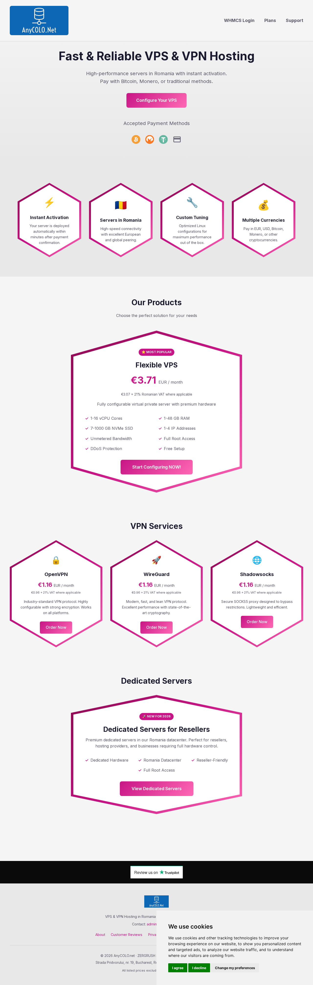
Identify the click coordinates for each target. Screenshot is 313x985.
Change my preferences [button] (235, 968)
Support (294, 20)
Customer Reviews (126, 935)
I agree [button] (177, 968)
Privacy (154, 935)
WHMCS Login (239, 20)
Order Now (56, 627)
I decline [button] (199, 968)
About (100, 935)
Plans (270, 20)
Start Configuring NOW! (156, 467)
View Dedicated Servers (157, 788)
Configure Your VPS (156, 100)
